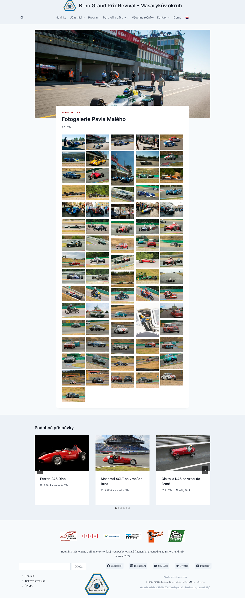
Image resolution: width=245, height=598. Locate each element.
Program (94, 17)
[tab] (116, 508)
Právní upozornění (177, 587)
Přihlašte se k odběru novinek (175, 577)
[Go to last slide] (40, 470)
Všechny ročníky (143, 17)
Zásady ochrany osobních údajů (197, 587)
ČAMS (28, 586)
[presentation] (62, 453)
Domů (177, 17)
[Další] (205, 470)
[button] (73, 142)
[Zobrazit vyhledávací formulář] (22, 18)
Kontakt (29, 576)
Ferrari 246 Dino (53, 479)
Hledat (79, 566)
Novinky (61, 17)
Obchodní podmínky (148, 587)
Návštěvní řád (163, 587)
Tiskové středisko (35, 580)
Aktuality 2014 (71, 112)
